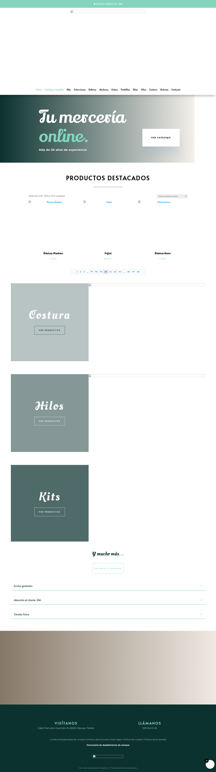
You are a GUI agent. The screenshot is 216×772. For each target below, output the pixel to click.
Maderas (103, 89)
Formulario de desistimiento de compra (108, 745)
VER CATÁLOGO (161, 137)
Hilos (143, 89)
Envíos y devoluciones (97, 739)
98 (138, 271)
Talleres (92, 89)
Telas (135, 89)
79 (101, 271)
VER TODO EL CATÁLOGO (108, 568)
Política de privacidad (155, 739)
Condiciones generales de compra (67, 739)
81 (110, 271)
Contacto (175, 89)
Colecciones (80, 89)
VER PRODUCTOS (49, 330)
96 (128, 271)
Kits (69, 89)
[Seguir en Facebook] (105, 714)
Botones (164, 89)
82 (115, 271)
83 (120, 271)
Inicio (39, 89)
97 (133, 271)
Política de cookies (132, 739)
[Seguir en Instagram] (111, 714)
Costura (153, 89)
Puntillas (125, 89)
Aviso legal (115, 739)
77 (92, 271)
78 (96, 271)
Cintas (114, 89)
